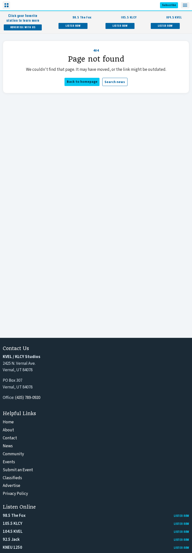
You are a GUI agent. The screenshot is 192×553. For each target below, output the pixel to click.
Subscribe (169, 5)
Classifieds (12, 478)
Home (8, 422)
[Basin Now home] (22, 5)
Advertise (11, 486)
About (8, 430)
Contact (10, 438)
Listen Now (73, 25)
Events (9, 462)
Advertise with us (23, 27)
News (8, 446)
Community (13, 454)
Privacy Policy (15, 494)
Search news (114, 82)
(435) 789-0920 (27, 398)
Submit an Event (18, 470)
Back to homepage (82, 81)
